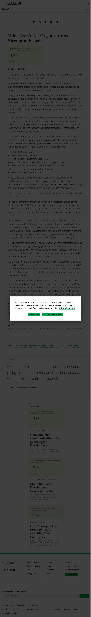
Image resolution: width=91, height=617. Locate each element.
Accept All (34, 314)
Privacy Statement (67, 308)
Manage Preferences (52, 314)
